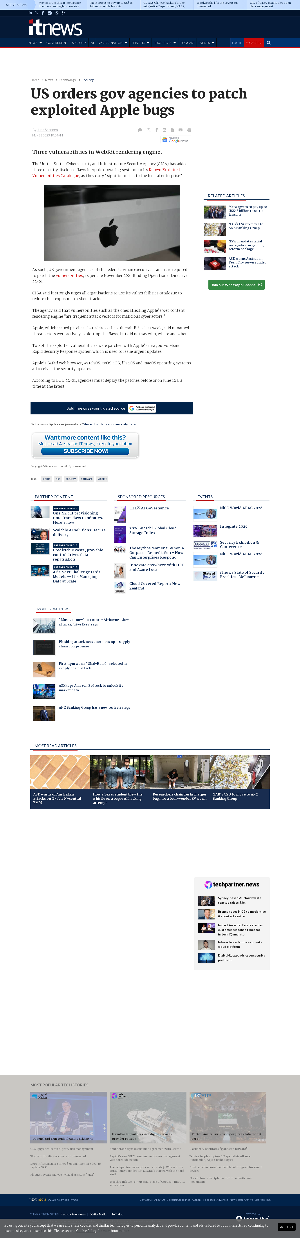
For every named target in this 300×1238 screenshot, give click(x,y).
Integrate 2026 (234, 527)
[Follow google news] (175, 139)
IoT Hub (117, 1214)
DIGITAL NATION (110, 43)
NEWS (33, 43)
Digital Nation (99, 1214)
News (49, 80)
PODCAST (187, 43)
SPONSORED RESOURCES (141, 496)
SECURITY (79, 43)
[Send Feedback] (173, 130)
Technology (67, 80)
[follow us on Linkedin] (30, 13)
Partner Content (54, 496)
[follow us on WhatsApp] (57, 13)
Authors (197, 1199)
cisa (58, 478)
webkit (102, 478)
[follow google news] (50, 13)
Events (205, 496)
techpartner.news (73, 1214)
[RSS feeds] (63, 13)
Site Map (260, 1199)
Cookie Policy (86, 1231)
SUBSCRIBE (254, 43)
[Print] (188, 130)
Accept (286, 1227)
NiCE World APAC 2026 (241, 508)
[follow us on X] (37, 13)
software (86, 478)
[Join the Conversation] (140, 130)
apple (46, 478)
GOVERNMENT (57, 43)
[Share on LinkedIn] (165, 130)
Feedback (209, 1199)
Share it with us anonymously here (109, 424)
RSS (268, 1199)
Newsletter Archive (241, 1199)
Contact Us (146, 1199)
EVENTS (204, 43)
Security (88, 80)
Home (35, 80)
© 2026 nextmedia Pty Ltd (62, 1199)
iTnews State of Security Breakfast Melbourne (242, 575)
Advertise (222, 1199)
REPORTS (138, 43)
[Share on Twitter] (149, 130)
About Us (159, 1199)
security (71, 478)
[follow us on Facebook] (43, 13)
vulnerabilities (69, 276)
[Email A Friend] (181, 130)
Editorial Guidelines (178, 1199)
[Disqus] (109, 871)
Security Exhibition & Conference (239, 545)
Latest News (15, 5)
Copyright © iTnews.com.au (47, 466)
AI (92, 43)
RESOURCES (162, 43)
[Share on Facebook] (157, 130)
